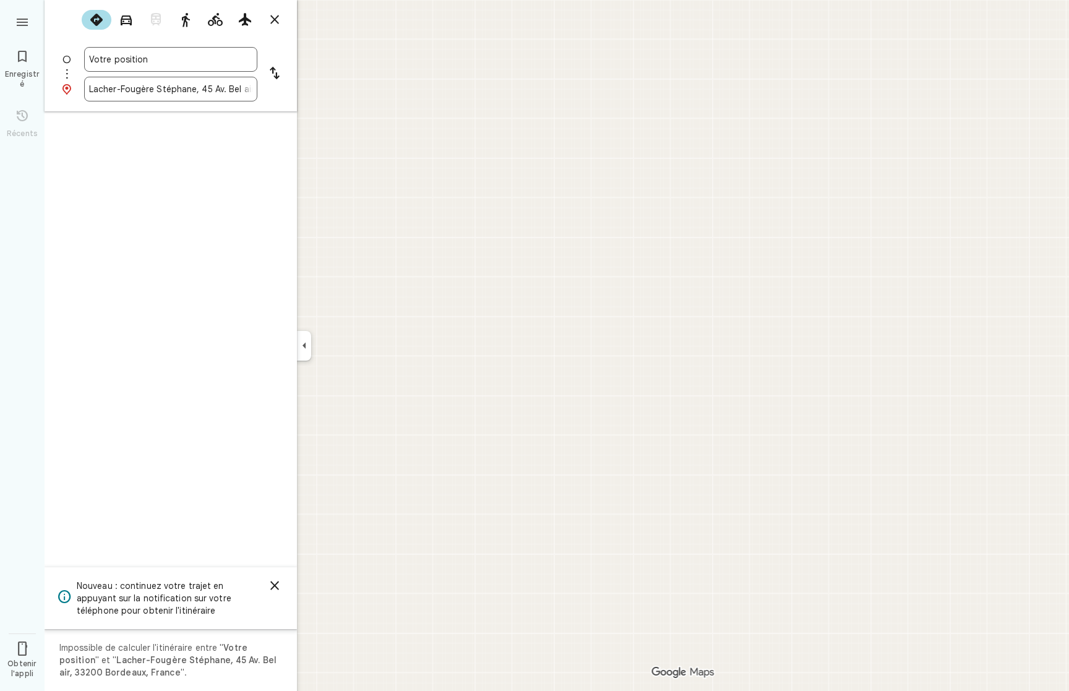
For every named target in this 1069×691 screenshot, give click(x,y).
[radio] (96, 19)
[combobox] (170, 59)
